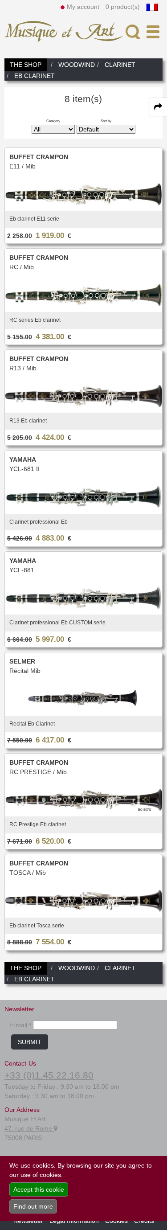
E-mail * (20, 1025)
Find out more (33, 1206)
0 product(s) (123, 6)
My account (83, 6)
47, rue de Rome (29, 1128)
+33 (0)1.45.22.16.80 (49, 1075)
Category (53, 121)
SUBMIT (29, 1042)
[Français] (152, 6)
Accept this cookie (38, 1189)
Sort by (106, 121)
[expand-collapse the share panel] (158, 107)
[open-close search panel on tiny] (133, 32)
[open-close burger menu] (153, 32)
